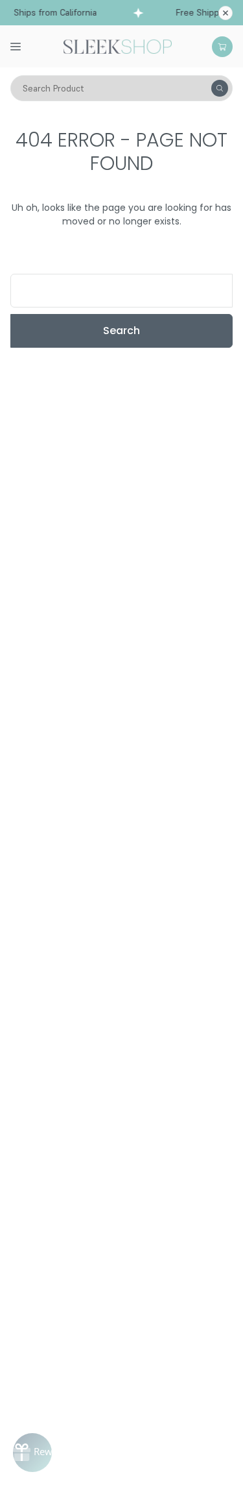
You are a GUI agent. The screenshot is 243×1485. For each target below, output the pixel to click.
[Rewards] (32, 1452)
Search (121, 330)
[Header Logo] (118, 45)
